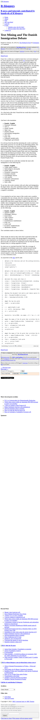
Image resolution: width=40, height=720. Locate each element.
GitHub (20, 346)
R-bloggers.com (5, 357)
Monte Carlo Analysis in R (12, 612)
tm (24, 60)
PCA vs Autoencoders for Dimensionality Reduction (19, 400)
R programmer (8, 652)
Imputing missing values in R (13, 642)
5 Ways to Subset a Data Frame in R (15, 405)
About (6, 19)
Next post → (4, 369)
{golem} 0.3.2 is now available (13, 615)
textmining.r (5, 346)
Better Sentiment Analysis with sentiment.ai (17, 407)
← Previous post (6, 367)
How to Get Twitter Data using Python (15, 674)
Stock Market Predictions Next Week (15, 614)
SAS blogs (7, 697)
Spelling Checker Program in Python (15, 679)
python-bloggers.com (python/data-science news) (20, 662)
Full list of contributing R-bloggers (11, 682)
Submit (5, 715)
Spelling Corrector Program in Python (15, 677)
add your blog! (8, 22)
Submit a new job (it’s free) (16, 27)
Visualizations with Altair (11, 676)
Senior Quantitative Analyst (12, 651)
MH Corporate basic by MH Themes (23, 701)
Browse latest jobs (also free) (16, 28)
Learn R (6, 24)
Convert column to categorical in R (14, 617)
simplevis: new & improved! (12, 638)
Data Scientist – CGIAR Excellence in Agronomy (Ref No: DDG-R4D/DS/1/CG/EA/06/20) (20, 654)
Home (6, 17)
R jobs (6, 25)
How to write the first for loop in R (14, 410)
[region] (20, 302)
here (30, 48)
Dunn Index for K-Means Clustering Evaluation (18, 669)
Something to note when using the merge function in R (20, 632)
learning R (6, 358)
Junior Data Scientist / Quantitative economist (17, 649)
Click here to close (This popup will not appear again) (16, 718)
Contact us (7, 30)
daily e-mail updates (17, 357)
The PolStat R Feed (25, 42)
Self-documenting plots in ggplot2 (14, 408)
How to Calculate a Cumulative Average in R (17, 412)
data (14, 257)
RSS (5, 20)
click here (22, 51)
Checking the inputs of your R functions (16, 640)
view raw (35, 346)
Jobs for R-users (10, 645)
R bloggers (36, 42)
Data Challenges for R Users (12, 637)
